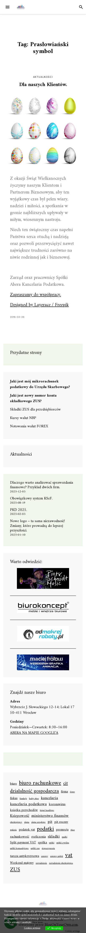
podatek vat (27, 829)
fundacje (23, 798)
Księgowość (19, 816)
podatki (45, 829)
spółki (51, 843)
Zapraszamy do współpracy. (35, 295)
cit (65, 783)
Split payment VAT (23, 842)
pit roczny (61, 822)
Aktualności (43, 77)
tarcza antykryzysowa (24, 856)
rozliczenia (38, 836)
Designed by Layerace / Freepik (39, 305)
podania (13, 830)
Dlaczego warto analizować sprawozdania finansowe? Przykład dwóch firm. (41, 485)
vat (68, 855)
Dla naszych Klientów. (43, 84)
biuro (13, 783)
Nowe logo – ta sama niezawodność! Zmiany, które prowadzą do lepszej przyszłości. (37, 526)
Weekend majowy (22, 863)
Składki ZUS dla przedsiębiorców (35, 409)
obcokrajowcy (16, 822)
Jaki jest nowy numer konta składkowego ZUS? (33, 398)
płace (73, 830)
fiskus (14, 798)
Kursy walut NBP (23, 418)
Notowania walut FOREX (29, 426)
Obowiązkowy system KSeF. (33, 498)
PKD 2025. (18, 510)
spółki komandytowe (19, 848)
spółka (42, 842)
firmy (72, 792)
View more (37, 922)
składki (54, 837)
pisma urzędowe (38, 822)
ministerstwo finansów (50, 816)
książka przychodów (24, 810)
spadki (64, 837)
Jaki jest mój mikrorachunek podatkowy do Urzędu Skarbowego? (40, 384)
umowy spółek (56, 856)
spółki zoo (35, 848)
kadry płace (34, 798)
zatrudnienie (41, 863)
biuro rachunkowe (40, 783)
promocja (62, 829)
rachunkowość (19, 836)
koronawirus (57, 804)
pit (50, 822)
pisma (26, 822)
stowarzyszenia (48, 848)
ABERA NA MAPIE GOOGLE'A (34, 733)
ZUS (15, 870)
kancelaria (49, 798)
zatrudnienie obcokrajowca (61, 863)
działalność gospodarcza (34, 791)
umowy (44, 856)
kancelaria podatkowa (28, 804)
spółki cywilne (62, 843)
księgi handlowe (47, 810)
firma (64, 791)
